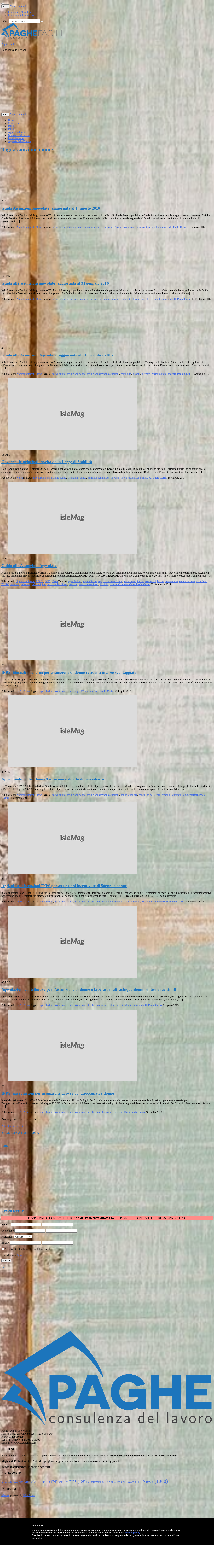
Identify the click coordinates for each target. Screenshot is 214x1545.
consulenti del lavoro (149, 794)
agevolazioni (58, 227)
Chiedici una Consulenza (21, 15)
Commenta (161, 227)
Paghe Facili (7, 44)
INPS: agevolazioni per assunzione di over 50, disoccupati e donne (57, 1093)
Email (5, 1242)
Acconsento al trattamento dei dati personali (28, 1249)
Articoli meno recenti (12, 1126)
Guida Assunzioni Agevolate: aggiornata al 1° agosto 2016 (50, 208)
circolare (132, 794)
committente (171, 581)
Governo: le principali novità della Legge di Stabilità (46, 462)
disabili (136, 299)
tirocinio (150, 227)
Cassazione (14, 123)
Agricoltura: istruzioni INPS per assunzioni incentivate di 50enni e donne (64, 886)
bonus (83, 477)
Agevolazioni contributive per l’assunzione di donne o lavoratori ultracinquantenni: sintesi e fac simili (88, 989)
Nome (5, 1224)
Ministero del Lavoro (19, 135)
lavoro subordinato (57, 584)
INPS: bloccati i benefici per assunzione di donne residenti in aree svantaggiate (68, 672)
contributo (126, 299)
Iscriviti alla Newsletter (20, 12)
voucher (114, 584)
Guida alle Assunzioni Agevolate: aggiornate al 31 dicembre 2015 (57, 355)
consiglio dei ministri (98, 477)
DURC (5, 584)
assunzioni (129, 227)
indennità (25, 584)
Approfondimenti (17, 132)
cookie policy (132, 1532)
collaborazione (105, 901)
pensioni (130, 477)
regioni (155, 299)
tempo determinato (88, 584)
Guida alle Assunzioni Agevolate (29, 565)
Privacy (19, 1255)
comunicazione (187, 581)
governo (115, 477)
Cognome (7, 1230)
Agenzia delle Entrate (19, 141)
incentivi (140, 227)
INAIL (11, 129)
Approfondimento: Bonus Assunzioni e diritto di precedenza (52, 779)
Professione (7, 1236)
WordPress (29, 1495)
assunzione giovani (112, 227)
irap (123, 477)
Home (11, 120)
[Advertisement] (101, 83)
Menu (5, 6)
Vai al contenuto (18, 6)
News (39, 227)
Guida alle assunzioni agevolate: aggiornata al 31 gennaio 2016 (55, 283)
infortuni (36, 584)
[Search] (41, 21)
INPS (11, 126)
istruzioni (146, 901)
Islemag (5, 1495)
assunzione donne (91, 227)
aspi (100, 581)
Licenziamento (16, 138)
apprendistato (74, 227)
